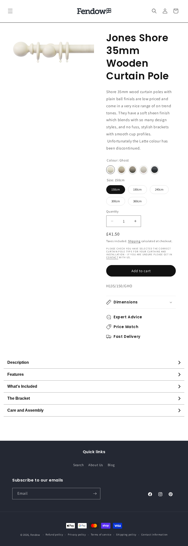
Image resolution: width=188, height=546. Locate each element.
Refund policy (54, 534)
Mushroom (132, 169)
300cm (115, 201)
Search (78, 465)
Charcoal (154, 169)
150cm (115, 189)
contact (112, 257)
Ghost (110, 169)
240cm (159, 189)
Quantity (112, 211)
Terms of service (101, 534)
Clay (143, 169)
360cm (137, 201)
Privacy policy (77, 534)
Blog (111, 465)
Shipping (134, 241)
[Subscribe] (94, 493)
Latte (121, 169)
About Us (95, 465)
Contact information (154, 534)
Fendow (35, 534)
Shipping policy (126, 534)
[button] (10, 11)
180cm (137, 189)
